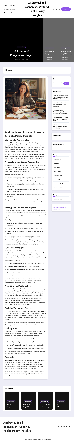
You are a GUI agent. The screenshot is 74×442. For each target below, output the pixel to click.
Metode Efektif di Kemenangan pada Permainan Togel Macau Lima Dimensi (61, 111)
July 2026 (56, 163)
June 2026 (57, 167)
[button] (41, 40)
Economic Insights (8, 13)
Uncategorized (21, 46)
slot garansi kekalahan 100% (59, 208)
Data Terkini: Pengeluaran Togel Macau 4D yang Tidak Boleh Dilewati (60, 97)
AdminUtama (17, 59)
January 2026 (57, 180)
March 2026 (57, 171)
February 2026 (58, 175)
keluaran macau (57, 207)
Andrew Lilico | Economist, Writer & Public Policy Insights (37, 9)
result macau (64, 206)
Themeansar (48, 439)
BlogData (41, 439)
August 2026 (57, 159)
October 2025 (58, 188)
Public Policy (12, 5)
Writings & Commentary (10, 9)
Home (5, 5)
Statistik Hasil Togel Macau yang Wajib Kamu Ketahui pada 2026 (60, 104)
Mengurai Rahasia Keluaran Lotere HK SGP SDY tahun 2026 (61, 119)
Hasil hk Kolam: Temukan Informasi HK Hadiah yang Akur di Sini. (60, 126)
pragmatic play (56, 206)
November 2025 (58, 184)
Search (55, 79)
